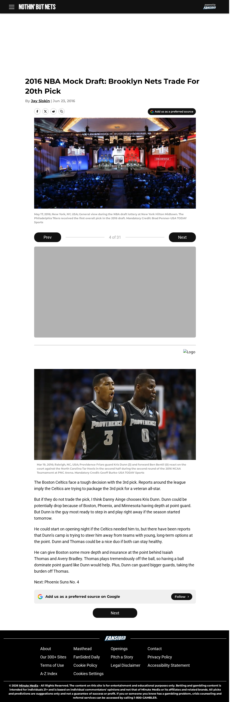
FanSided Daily (86, 657)
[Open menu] (11, 6)
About (45, 648)
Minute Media (28, 685)
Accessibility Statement (169, 665)
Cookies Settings (88, 673)
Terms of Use (52, 665)
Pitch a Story (122, 657)
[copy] (61, 111)
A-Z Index (48, 673)
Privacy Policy (160, 657)
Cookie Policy (85, 665)
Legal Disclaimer (125, 665)
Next (182, 237)
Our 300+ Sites (53, 657)
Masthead (82, 648)
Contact (155, 648)
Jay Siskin (40, 101)
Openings (119, 648)
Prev (48, 237)
